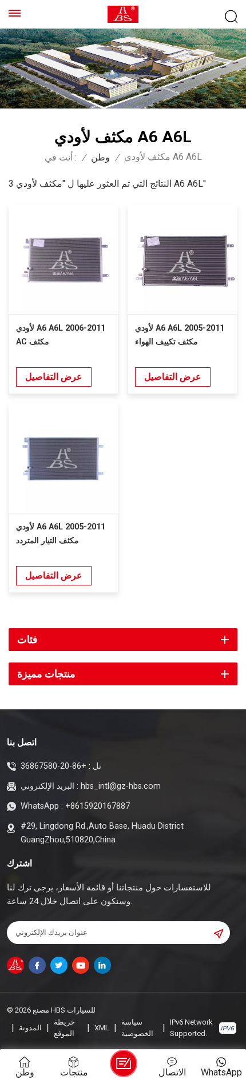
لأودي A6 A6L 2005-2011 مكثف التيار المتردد (60, 533)
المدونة (30, 1027)
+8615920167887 (97, 806)
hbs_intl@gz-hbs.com (121, 786)
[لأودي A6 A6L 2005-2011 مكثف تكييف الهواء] (182, 259)
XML (101, 1027)
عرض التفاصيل (53, 376)
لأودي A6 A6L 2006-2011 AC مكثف (60, 335)
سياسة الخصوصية (137, 1028)
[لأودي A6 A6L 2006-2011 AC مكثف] (63, 259)
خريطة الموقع (64, 1028)
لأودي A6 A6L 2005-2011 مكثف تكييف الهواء (179, 335)
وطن (100, 157)
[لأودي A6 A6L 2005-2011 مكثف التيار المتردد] (63, 458)
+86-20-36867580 (53, 766)
